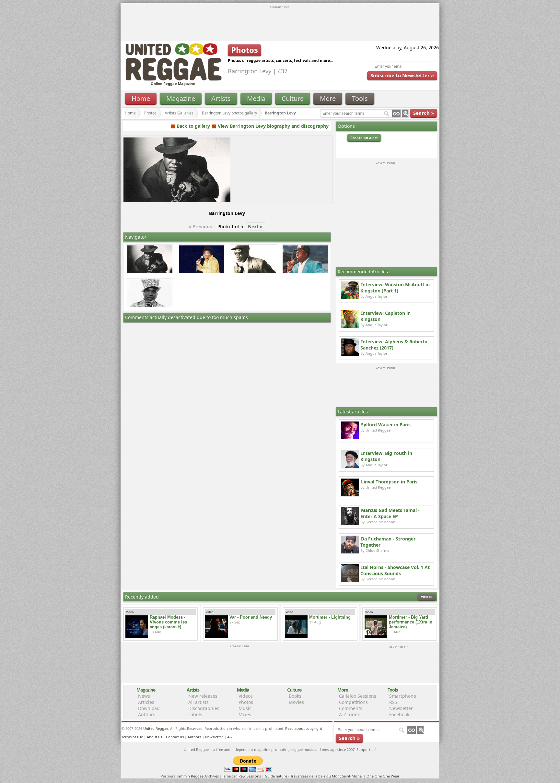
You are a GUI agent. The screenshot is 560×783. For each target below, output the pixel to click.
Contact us (175, 736)
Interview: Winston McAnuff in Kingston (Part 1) (395, 287)
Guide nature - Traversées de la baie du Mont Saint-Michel (314, 776)
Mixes (245, 714)
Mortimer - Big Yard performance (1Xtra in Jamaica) (410, 622)
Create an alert (364, 137)
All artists (198, 702)
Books (295, 696)
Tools (360, 98)
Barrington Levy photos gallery (229, 113)
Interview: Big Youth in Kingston (386, 456)
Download (149, 708)
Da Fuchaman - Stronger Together (387, 542)
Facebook (399, 714)
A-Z (230, 736)
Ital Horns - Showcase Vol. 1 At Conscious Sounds (395, 570)
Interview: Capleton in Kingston (385, 316)
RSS (393, 702)
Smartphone (402, 696)
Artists (221, 98)
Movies (296, 702)
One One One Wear (383, 776)
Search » (423, 113)
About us (154, 736)
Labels (195, 714)
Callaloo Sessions (357, 696)
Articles (146, 702)
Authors (146, 714)
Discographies (203, 708)
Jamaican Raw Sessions (242, 776)
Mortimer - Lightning (330, 617)
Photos (150, 113)
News (144, 696)
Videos (246, 696)
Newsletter (401, 708)
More (328, 98)
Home (141, 98)
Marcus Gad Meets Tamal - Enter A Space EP (390, 513)
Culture (293, 98)
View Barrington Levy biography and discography (273, 126)
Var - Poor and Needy (250, 617)
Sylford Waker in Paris (386, 424)
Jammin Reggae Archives (198, 776)
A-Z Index (349, 714)
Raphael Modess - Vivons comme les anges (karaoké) (168, 622)
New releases (202, 696)
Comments (350, 708)
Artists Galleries (179, 113)
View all (426, 597)
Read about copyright (303, 728)
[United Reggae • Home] (173, 79)
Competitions (353, 702)
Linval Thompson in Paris (389, 482)
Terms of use (132, 736)
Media (256, 98)
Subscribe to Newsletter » (402, 75)
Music (245, 708)
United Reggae (155, 728)
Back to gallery (193, 126)
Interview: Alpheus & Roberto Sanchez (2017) (393, 344)
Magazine (180, 98)
